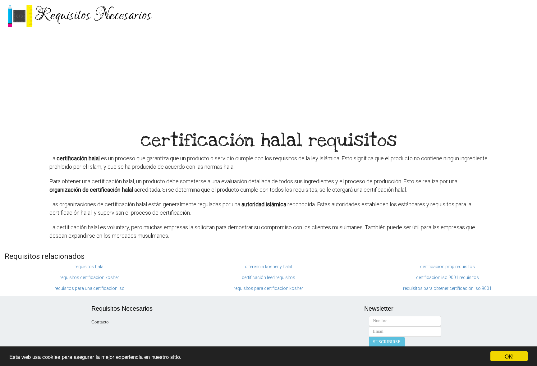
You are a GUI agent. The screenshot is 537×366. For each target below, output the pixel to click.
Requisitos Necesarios (93, 15)
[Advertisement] (268, 77)
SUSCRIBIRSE (387, 342)
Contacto (100, 321)
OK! (509, 356)
